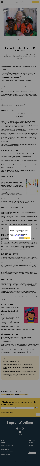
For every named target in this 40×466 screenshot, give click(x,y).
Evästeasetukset (14, 238)
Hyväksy (27, 238)
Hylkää (21, 238)
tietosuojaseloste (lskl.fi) (19, 235)
